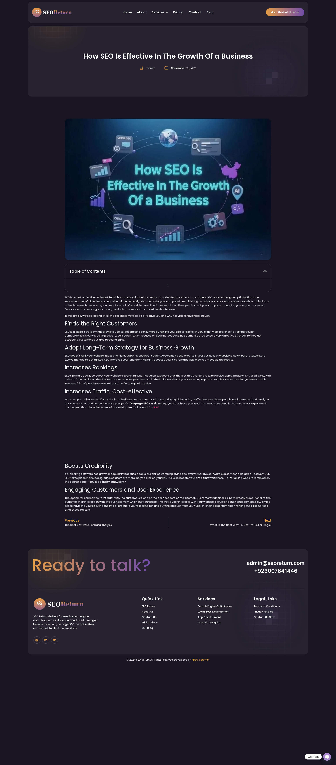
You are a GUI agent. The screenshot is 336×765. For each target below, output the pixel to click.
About (141, 12)
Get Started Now (283, 12)
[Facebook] (36, 640)
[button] (265, 271)
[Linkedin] (45, 640)
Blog (210, 12)
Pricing (178, 12)
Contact (195, 12)
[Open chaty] (327, 757)
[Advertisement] (168, 436)
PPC (156, 407)
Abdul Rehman (200, 659)
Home (127, 12)
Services (158, 12)
